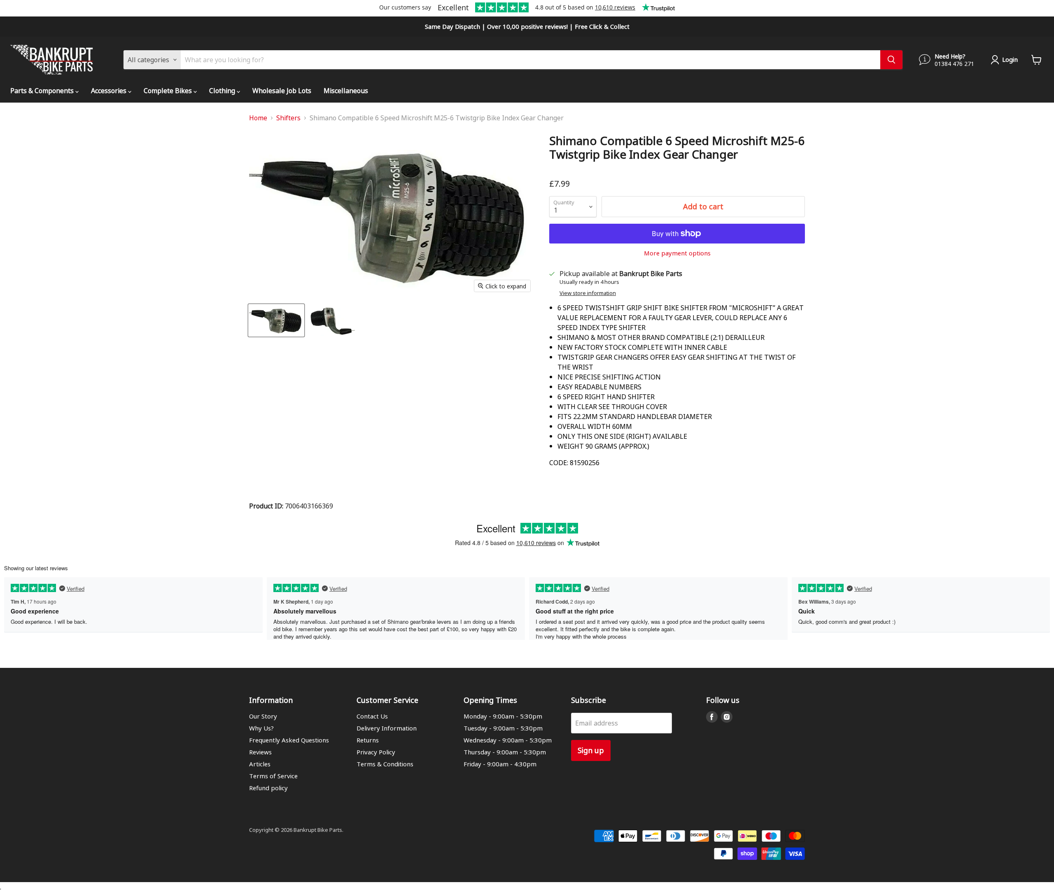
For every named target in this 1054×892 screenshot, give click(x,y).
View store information (588, 293)
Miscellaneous (346, 90)
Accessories (109, 90)
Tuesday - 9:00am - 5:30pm (503, 728)
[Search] (891, 59)
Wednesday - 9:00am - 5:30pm (508, 740)
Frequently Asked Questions (289, 740)
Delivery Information (387, 728)
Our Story (263, 716)
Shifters (288, 118)
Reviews (260, 751)
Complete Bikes (169, 90)
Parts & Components (42, 90)
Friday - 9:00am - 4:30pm (500, 763)
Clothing (223, 90)
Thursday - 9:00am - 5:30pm (505, 751)
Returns (368, 740)
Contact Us (372, 716)
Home (258, 118)
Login (1010, 59)
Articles (259, 763)
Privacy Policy (376, 751)
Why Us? (261, 728)
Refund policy (268, 787)
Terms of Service (273, 775)
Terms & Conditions (385, 763)
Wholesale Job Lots (281, 90)
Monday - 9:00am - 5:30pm (503, 716)
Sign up (591, 750)
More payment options (677, 253)
